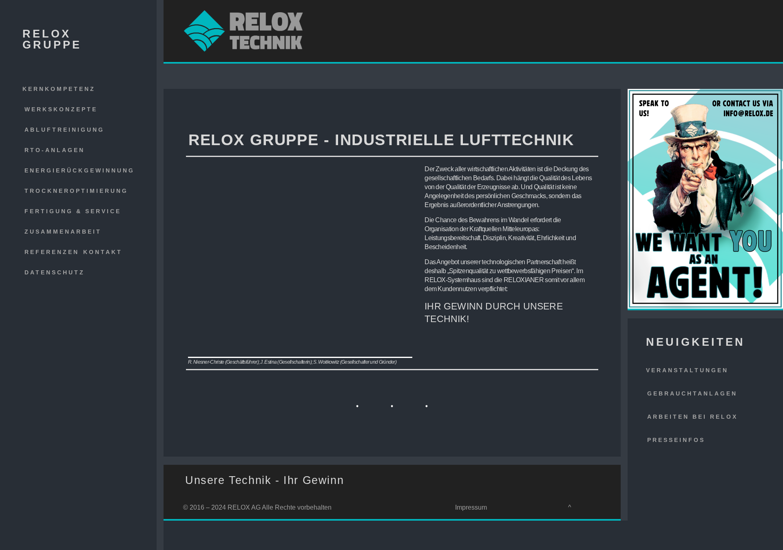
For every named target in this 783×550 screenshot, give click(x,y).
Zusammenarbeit (63, 231)
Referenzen (51, 252)
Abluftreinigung (64, 129)
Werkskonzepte (60, 109)
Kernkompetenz (58, 89)
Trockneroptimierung (76, 191)
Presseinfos (676, 440)
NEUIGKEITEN (695, 342)
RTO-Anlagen (54, 150)
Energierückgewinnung (79, 170)
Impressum (471, 507)
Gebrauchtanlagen (692, 393)
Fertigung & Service (72, 211)
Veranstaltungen (687, 370)
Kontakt (102, 252)
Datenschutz (54, 272)
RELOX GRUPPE (52, 39)
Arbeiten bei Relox (692, 416)
